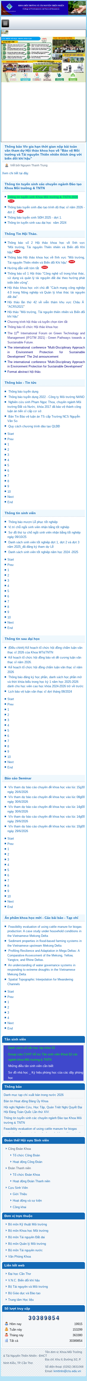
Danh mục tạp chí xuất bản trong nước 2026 (34, 1095)
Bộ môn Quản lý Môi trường (27, 1243)
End (10, 502)
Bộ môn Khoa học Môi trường (28, 1230)
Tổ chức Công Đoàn (26, 1155)
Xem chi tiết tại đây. (15, 173)
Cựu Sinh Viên (18, 1187)
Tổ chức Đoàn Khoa (26, 1174)
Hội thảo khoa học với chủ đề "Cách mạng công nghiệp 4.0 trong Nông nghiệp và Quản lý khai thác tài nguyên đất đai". (46, 292)
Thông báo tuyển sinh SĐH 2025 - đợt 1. (35, 217)
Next (10, 497)
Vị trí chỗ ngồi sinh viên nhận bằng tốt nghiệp (38, 527)
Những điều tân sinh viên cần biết (30, 1066)
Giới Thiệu (20, 1194)
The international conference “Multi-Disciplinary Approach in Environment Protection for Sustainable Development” (46, 352)
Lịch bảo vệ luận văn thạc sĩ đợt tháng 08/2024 (40, 691)
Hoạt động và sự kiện (27, 1200)
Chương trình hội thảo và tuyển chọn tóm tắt (37, 322)
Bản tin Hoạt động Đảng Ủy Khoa (26, 1101)
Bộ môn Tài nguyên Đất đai (26, 1237)
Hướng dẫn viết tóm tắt (24, 268)
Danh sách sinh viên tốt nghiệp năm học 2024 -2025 (43, 552)
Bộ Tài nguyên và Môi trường (28, 1286)
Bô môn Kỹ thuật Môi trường (27, 1224)
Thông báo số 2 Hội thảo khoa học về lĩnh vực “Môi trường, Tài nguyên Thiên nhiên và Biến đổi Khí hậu (46, 247)
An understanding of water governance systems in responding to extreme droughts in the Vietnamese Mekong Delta (41, 969)
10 (9, 491)
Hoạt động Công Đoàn (27, 1162)
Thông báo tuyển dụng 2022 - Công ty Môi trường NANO (46, 397)
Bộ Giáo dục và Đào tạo (24, 1293)
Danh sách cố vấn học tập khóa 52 (31, 1048)
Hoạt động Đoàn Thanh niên (31, 1181)
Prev (10, 439)
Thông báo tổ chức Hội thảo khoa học (32, 327)
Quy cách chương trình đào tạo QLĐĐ (34, 426)
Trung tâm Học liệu (21, 1299)
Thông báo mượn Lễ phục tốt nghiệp (33, 522)
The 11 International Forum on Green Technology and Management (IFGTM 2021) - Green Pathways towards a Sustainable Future (46, 337)
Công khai (19, 1207)
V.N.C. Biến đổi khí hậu (24, 1280)
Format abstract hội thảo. (24, 371)
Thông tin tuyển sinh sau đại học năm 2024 (37, 222)
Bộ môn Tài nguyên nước (25, 1250)
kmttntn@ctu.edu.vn (67, 1371)
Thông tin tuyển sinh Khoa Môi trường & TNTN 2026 (42, 197)
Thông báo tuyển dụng (23, 391)
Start (10, 434)
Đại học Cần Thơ (19, 1274)
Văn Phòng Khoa (19, 1256)
